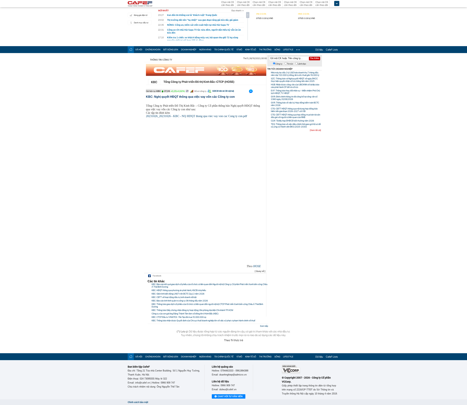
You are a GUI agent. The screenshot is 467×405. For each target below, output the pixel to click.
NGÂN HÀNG (205, 49)
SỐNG (277, 49)
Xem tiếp (264, 326)
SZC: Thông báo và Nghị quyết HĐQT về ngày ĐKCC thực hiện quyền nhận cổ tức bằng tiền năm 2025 (294, 79)
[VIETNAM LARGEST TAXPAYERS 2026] (206, 70)
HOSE (257, 266)
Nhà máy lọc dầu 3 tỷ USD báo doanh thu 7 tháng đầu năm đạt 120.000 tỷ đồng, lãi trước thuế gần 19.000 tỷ (295, 73)
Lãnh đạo (302, 64)
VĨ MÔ (239, 49)
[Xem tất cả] (315, 130)
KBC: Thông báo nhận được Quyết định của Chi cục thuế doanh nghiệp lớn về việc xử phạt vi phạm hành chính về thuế (203, 320)
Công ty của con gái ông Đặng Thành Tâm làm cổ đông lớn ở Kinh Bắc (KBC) (185, 313)
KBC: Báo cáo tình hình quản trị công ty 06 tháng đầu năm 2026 (180, 300)
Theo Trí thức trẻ (233, 340)
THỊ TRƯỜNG (265, 49)
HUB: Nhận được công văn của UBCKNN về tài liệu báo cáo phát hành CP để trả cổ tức (295, 85)
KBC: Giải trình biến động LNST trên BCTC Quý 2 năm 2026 (178, 293)
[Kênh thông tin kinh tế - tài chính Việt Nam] (140, 4)
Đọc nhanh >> (237, 10)
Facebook (157, 276)
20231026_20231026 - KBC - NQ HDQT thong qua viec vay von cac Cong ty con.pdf (196, 116)
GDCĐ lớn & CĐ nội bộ (223, 91)
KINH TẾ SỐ (250, 49)
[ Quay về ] (260, 271)
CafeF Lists (332, 49)
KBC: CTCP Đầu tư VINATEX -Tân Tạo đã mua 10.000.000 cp (179, 317)
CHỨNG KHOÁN (152, 49)
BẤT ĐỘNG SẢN (170, 49)
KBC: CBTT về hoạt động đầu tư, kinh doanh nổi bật (174, 297)
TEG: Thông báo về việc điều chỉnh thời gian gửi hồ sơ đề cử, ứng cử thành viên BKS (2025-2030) (296, 125)
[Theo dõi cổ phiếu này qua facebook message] (251, 92)
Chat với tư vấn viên (230, 396)
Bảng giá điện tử (140, 15)
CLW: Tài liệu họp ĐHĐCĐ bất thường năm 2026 (292, 120)
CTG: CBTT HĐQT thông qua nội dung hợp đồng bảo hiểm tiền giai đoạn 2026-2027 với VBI (294, 110)
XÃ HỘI (138, 49)
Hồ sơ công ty (200, 91)
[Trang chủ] (130, 49)
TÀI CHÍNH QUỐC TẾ (224, 49)
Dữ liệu (319, 49)
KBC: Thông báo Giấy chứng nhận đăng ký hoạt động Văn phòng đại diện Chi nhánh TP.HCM (192, 310)
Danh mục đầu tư (141, 23)
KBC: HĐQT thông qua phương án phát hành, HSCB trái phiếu (179, 290)
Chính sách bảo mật (138, 402)
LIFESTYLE (288, 49)
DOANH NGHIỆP (188, 49)
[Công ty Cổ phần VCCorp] (291, 372)
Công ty (278, 64)
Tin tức (290, 64)
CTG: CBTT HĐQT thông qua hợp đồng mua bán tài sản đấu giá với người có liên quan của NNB (295, 116)
